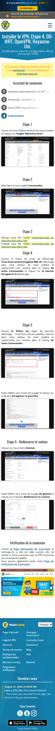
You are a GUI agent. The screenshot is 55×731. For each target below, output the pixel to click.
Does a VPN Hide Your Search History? (25, 690)
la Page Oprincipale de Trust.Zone (30, 548)
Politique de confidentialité (11, 656)
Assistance (32, 644)
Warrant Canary (11, 662)
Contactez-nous (35, 640)
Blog (28, 649)
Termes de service (12, 649)
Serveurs (7, 644)
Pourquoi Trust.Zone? (32, 634)
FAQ (28, 654)
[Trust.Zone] (5, 25)
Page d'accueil (10, 632)
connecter (19, 70)
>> (25, 16)
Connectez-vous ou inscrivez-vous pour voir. (27, 239)
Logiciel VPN (9, 640)
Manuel (30, 662)
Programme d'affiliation (9, 668)
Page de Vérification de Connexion (27, 563)
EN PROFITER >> (27, 8)
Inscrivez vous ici (27, 73)
